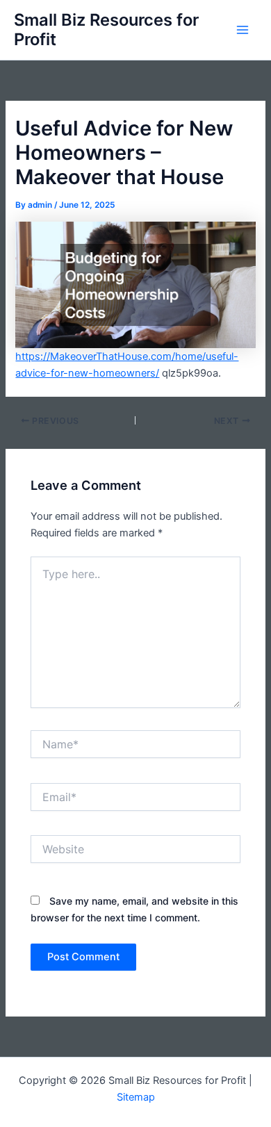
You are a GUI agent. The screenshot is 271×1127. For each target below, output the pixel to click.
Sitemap (136, 1097)
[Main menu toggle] (242, 29)
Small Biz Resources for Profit (106, 29)
